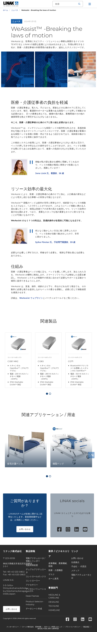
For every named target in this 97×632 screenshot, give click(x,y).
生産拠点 (75, 562)
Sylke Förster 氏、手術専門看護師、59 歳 (55, 242)
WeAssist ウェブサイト (31, 298)
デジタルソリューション (36, 590)
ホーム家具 (53, 578)
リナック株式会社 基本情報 (31, 627)
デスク (51, 574)
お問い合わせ (25, 529)
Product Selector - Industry (35, 603)
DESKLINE (53, 602)
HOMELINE (54, 610)
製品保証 (86, 627)
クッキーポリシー (13, 627)
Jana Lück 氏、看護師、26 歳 (49, 173)
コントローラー (33, 580)
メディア (75, 570)
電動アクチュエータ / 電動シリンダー (35, 559)
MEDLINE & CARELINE (54, 596)
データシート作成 (34, 608)
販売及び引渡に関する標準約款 (48, 628)
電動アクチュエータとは (81, 576)
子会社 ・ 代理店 (78, 566)
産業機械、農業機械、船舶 (58, 564)
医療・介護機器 (55, 570)
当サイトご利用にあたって (53, 627)
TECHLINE (53, 606)
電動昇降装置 (32, 565)
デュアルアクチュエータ (36, 570)
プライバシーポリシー (72, 627)
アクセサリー (32, 585)
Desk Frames (32, 596)
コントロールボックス (36, 576)
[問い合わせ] (91, 455)
